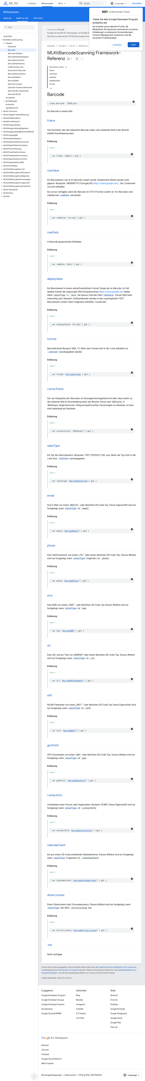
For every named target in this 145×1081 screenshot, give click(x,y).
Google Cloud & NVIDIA (51, 1013)
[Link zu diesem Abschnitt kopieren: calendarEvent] (68, 845)
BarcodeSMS (68, 630)
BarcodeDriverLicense (85, 930)
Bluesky (79, 1000)
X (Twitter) (81, 1013)
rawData (64, 195)
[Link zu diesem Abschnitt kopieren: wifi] (54, 695)
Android (7, 18)
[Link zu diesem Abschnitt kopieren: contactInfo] (65, 795)
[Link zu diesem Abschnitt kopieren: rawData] (61, 232)
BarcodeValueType (78, 481)
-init (49, 945)
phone (51, 545)
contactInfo (54, 795)
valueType (53, 446)
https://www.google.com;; (106, 183)
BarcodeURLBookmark (72, 680)
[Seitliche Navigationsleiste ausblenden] (34, 1076)
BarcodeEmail (71, 531)
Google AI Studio (117, 1009)
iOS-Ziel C (38, 18)
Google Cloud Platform (51, 1059)
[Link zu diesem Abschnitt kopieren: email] (57, 496)
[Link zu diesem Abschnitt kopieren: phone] (58, 546)
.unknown (53, 351)
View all (113, 1027)
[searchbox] (19, 27)
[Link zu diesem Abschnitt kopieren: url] (53, 645)
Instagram (80, 1004)
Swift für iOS (22, 18)
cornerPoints (55, 389)
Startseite (51, 46)
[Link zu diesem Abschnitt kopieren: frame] (58, 121)
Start (133, 44)
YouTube (80, 1018)
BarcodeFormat (73, 374)
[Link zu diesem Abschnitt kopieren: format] (59, 339)
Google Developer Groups (52, 1000)
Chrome (114, 1000)
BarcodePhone (71, 580)
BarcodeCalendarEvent (85, 880)
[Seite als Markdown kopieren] (77, 58)
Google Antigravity (118, 1013)
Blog (78, 995)
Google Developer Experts (52, 1004)
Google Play (115, 1022)
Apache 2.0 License (69, 970)
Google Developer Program (53, 995)
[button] (18, 40)
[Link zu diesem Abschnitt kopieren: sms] (55, 595)
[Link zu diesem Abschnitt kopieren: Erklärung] (60, 141)
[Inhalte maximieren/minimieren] (66, 67)
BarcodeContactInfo (81, 830)
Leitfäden (32, 3)
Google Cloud (116, 1018)
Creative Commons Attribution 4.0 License (116, 967)
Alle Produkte (47, 1063)
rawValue (53, 170)
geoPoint (53, 745)
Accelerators (47, 1009)
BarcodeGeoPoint (76, 780)
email (50, 495)
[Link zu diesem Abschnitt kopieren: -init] (55, 945)
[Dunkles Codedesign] (133, 101)
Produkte (62, 46)
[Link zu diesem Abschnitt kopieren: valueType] (63, 446)
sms (49, 595)
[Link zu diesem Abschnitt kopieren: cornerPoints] (66, 389)
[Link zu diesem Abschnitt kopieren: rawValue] (62, 170)
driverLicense (55, 895)
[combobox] (92, 3)
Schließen (117, 45)
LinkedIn (79, 1009)
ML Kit (13, 3)
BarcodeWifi (69, 730)
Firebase (114, 1004)
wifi (49, 695)
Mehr (60, 3)
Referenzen (47, 3)
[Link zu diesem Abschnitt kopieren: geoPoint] (61, 745)
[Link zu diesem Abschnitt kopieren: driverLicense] (67, 895)
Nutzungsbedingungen (51, 1075)
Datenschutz (70, 1075)
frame (51, 120)
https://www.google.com (111, 291)
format (51, 339)
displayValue (55, 279)
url (48, 645)
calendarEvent (56, 845)
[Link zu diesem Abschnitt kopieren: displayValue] (65, 279)
